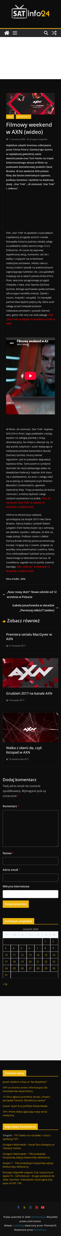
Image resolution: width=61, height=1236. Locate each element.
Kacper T (8, 1163)
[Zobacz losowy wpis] (54, 33)
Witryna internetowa (16, 886)
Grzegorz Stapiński (38, 139)
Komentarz (11, 806)
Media (10, 117)
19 (22, 961)
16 (54, 954)
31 (6, 975)
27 (30, 968)
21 (38, 961)
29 (46, 968)
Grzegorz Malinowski (14, 1144)
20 (30, 961)
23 (54, 961)
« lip (5, 984)
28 (38, 968)
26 (22, 968)
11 (14, 954)
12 (22, 954)
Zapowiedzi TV (23, 117)
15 (46, 954)
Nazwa (8, 853)
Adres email (11, 870)
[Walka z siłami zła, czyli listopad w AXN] (30, 715)
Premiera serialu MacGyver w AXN (29, 636)
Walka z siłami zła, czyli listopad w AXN (24, 750)
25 (14, 968)
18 (14, 961)
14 (38, 954)
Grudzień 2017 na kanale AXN (29, 693)
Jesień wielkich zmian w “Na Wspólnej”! (25, 1081)
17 (6, 961)
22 (46, 961)
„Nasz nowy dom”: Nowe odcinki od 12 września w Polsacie (32, 594)
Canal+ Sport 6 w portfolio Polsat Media (25, 1106)
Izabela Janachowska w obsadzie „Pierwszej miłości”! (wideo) (33, 607)
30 (54, 968)
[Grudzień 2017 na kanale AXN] (30, 661)
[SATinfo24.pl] (7, 33)
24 (6, 968)
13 (30, 954)
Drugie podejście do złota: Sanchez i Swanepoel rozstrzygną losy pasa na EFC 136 (28, 1179)
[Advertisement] (30, 58)
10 (6, 954)
